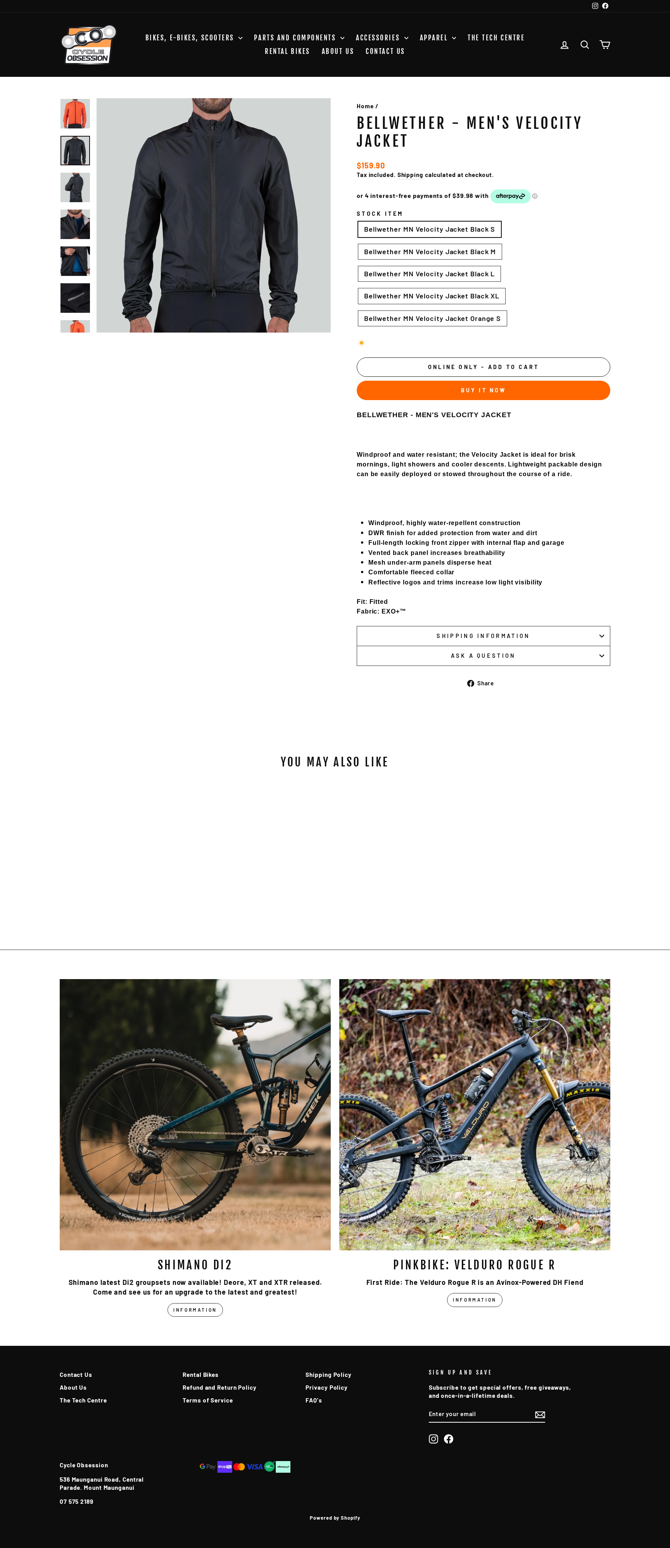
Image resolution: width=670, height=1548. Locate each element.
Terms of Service (208, 1400)
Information (195, 1309)
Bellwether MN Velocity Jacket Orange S (432, 318)
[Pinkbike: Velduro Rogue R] (474, 1114)
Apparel (435, 38)
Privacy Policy (327, 1387)
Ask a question (483, 655)
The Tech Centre (496, 38)
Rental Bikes (287, 51)
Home (365, 105)
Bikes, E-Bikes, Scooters (191, 38)
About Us (338, 51)
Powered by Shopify (335, 1518)
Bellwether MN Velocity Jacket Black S (429, 229)
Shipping (410, 174)
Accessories (379, 38)
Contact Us (385, 51)
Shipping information (483, 636)
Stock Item (380, 213)
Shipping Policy (329, 1374)
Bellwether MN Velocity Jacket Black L (429, 273)
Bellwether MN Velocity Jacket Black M (430, 251)
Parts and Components (296, 38)
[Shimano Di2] (195, 1114)
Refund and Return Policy (220, 1387)
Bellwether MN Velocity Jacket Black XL (431, 295)
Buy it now (483, 390)
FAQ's (314, 1400)
